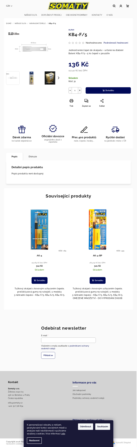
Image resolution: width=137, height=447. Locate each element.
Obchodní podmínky (82, 394)
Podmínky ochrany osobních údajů (88, 398)
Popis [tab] (14, 156)
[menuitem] (30, 15)
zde (63, 433)
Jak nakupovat (79, 390)
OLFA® (71, 30)
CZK (8, 6)
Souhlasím (102, 426)
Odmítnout (85, 426)
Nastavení (34, 440)
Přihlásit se (48, 355)
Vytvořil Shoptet (123, 443)
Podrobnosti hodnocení (116, 43)
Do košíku (109, 90)
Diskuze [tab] (33, 156)
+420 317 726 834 (15, 406)
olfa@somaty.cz (15, 403)
